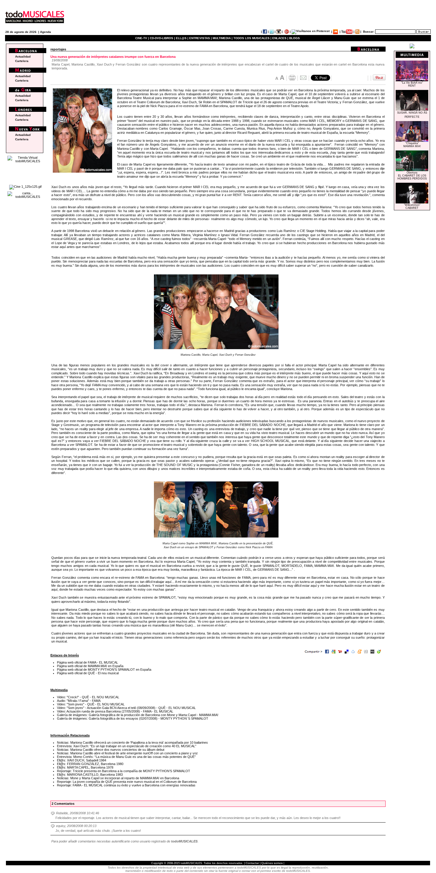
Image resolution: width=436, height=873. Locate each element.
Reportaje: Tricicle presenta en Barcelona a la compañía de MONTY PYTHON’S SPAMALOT (123, 771)
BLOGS (294, 38)
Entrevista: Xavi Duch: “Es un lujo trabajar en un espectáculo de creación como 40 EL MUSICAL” (126, 746)
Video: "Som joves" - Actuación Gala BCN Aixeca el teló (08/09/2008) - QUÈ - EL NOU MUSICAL (126, 708)
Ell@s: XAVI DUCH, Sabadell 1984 (81, 760)
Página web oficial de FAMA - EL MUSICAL (87, 662)
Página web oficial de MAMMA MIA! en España (90, 666)
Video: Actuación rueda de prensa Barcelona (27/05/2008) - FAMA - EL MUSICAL (115, 711)
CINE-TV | (142, 38)
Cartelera (21, 61)
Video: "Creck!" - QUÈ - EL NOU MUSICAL (88, 697)
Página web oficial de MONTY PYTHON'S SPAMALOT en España (104, 669)
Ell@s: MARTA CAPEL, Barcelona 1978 (85, 767)
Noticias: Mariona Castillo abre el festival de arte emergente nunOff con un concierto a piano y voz (127, 753)
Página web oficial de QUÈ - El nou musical (88, 673)
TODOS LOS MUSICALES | (252, 38)
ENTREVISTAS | (200, 38)
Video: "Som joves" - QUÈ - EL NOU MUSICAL (91, 704)
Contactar (252, 863)
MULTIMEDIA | (223, 38)
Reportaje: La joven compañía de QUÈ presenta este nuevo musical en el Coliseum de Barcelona (127, 781)
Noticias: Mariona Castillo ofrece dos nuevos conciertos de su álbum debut (110, 749)
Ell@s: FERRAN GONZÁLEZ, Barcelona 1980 (90, 764)
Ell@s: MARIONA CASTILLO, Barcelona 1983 (90, 774)
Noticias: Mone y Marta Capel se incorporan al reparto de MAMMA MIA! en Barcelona (118, 778)
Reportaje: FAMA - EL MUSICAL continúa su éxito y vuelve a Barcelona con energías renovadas (126, 785)
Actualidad (23, 56)
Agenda (45, 32)
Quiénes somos (272, 863)
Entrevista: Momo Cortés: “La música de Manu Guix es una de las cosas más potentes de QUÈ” (126, 756)
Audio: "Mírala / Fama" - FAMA (79, 700)
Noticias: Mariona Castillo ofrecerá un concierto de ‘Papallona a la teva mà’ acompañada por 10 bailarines (132, 742)
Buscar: (368, 31)
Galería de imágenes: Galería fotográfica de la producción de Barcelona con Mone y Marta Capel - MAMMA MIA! (137, 715)
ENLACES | (280, 38)
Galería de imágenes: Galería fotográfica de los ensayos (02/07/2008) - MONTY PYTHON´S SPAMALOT (132, 718)
